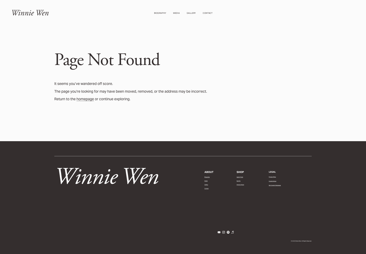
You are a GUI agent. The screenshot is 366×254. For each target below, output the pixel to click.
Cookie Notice (272, 181)
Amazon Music (240, 184)
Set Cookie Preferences (275, 185)
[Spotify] (228, 232)
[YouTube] (219, 232)
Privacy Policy (272, 177)
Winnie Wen (30, 13)
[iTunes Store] (232, 232)
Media (176, 13)
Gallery (191, 13)
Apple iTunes (240, 177)
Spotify (238, 181)
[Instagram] (223, 232)
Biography (160, 13)
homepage (85, 99)
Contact (207, 13)
